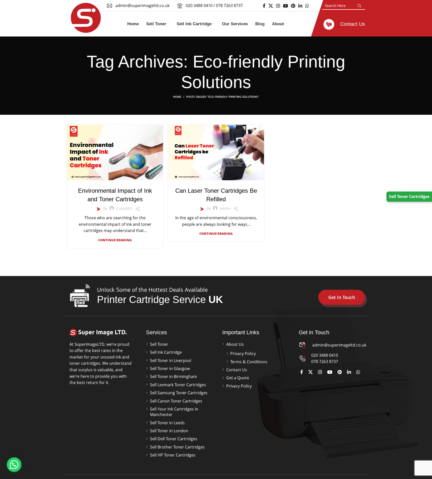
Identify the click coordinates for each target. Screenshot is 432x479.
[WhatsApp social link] (307, 6)
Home (177, 96)
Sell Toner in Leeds (167, 423)
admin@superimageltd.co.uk (338, 345)
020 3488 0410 (199, 5)
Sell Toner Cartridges (409, 196)
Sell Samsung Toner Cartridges (179, 393)
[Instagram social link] (278, 6)
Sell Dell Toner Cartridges (173, 439)
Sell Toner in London (169, 431)
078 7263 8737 (229, 5)
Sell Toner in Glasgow (170, 368)
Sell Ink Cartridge (166, 352)
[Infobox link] (344, 24)
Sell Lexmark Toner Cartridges (178, 385)
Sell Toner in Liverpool (170, 360)
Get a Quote (237, 377)
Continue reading (115, 240)
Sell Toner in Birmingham (173, 376)
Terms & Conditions (248, 361)
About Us (235, 344)
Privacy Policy (243, 353)
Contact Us (236, 369)
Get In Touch (341, 297)
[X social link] (270, 6)
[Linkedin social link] (300, 6)
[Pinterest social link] (293, 6)
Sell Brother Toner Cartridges (177, 447)
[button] (14, 464)
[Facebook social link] (264, 6)
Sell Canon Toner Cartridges (176, 401)
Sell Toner (159, 344)
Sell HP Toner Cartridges (173, 455)
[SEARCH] (359, 6)
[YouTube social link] (286, 6)
